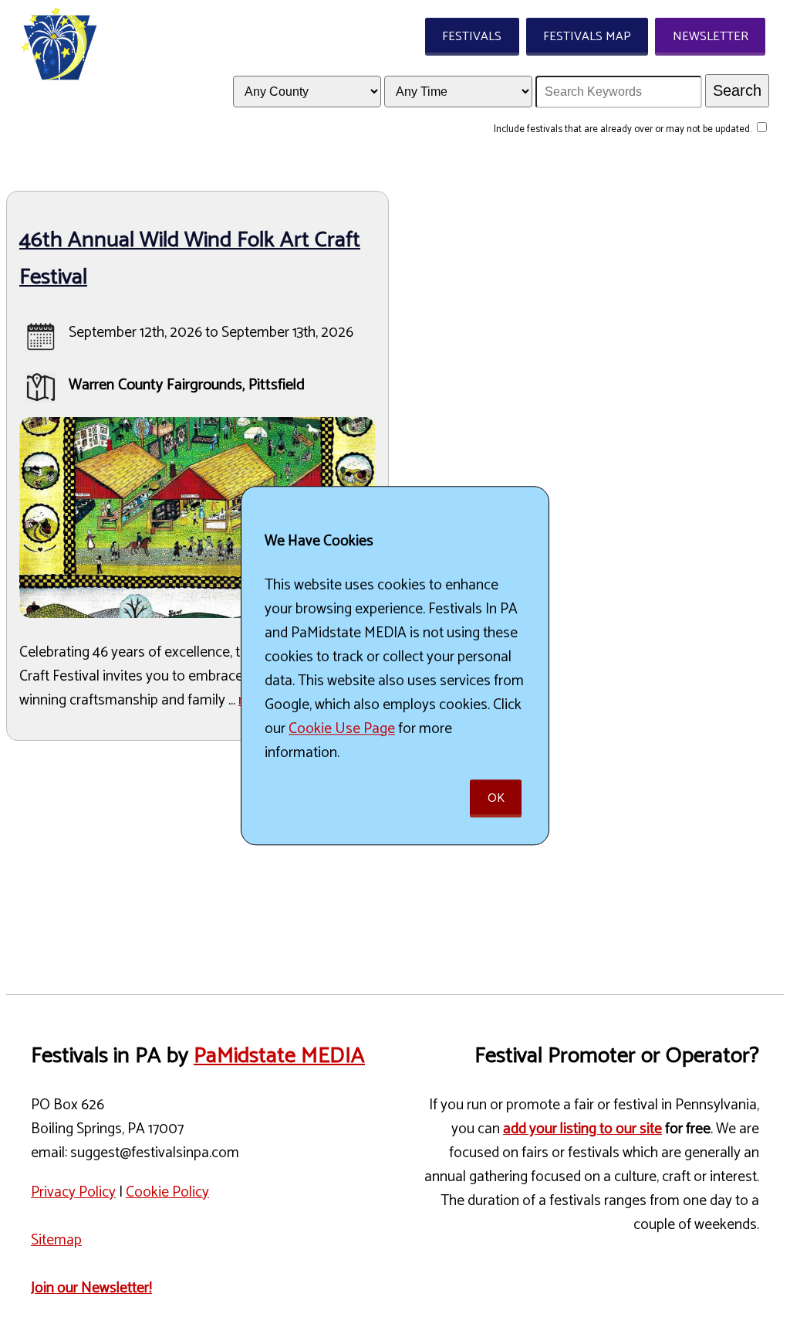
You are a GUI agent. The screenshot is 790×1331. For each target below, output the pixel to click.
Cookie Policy (167, 1192)
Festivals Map (587, 36)
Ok (496, 798)
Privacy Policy (73, 1192)
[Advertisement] (395, 861)
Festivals (471, 36)
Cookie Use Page (342, 729)
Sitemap (56, 1240)
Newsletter (710, 36)
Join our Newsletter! (91, 1288)
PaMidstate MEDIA (279, 1056)
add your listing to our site (582, 1129)
